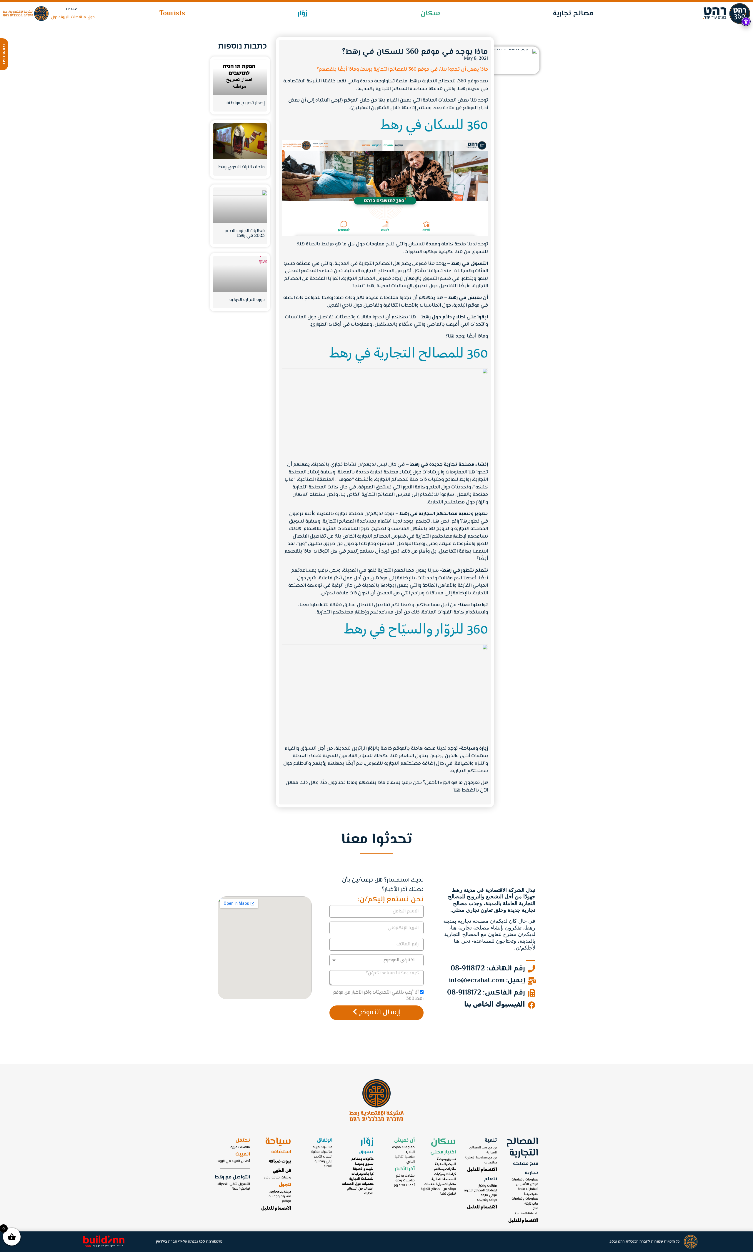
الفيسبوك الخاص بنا (494, 1005)
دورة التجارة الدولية (247, 300)
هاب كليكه (531, 1203)
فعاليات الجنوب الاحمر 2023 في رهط (244, 233)
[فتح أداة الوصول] (746, 21)
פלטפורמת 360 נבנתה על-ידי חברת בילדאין (189, 1241)
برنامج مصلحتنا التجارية (481, 1157)
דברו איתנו (4, 54)
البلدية (410, 1152)
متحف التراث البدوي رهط (241, 167)
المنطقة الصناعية (526, 1213)
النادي (411, 1162)
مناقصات (490, 1162)
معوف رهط (531, 1194)
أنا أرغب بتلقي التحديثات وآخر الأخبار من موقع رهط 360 (378, 995)
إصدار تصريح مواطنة (245, 103)
